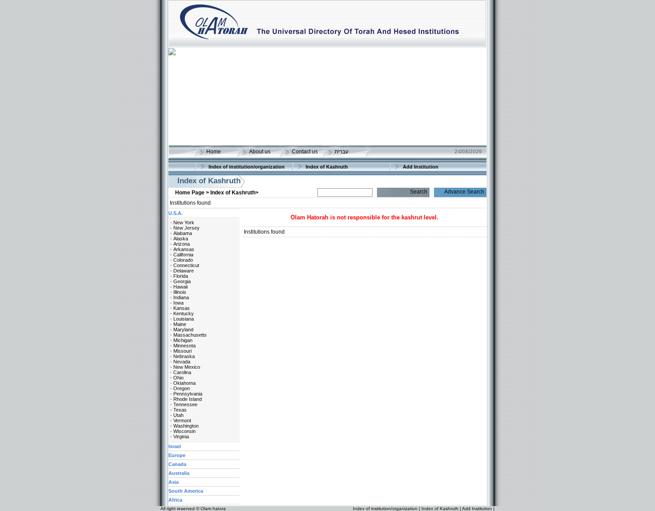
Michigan (182, 340)
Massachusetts (190, 335)
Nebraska (184, 356)
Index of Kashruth (327, 166)
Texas (180, 409)
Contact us (305, 151)
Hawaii (180, 286)
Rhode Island (187, 399)
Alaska (180, 238)
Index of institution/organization (247, 166)
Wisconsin (184, 431)
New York (183, 222)
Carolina (182, 372)
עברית (341, 151)
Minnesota (184, 345)
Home (213, 151)
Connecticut (186, 265)
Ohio (178, 377)
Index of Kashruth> (234, 193)
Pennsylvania (187, 393)
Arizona (181, 244)
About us (259, 151)
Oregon (181, 388)
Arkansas (183, 249)
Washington (186, 426)
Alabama (182, 233)
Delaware (183, 270)
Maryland (183, 329)
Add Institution (420, 166)
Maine (179, 324)
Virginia (181, 436)
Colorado (183, 260)
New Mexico (186, 367)
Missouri (182, 351)
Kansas (181, 308)
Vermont (182, 420)
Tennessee (185, 404)
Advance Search (464, 192)
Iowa (178, 302)
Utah (178, 415)
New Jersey (186, 228)
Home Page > (192, 193)
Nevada (181, 361)
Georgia (182, 281)
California (183, 254)
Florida (180, 276)
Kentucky (183, 313)
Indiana (181, 297)
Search (418, 192)
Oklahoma (184, 383)
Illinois (179, 292)
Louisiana (183, 318)
